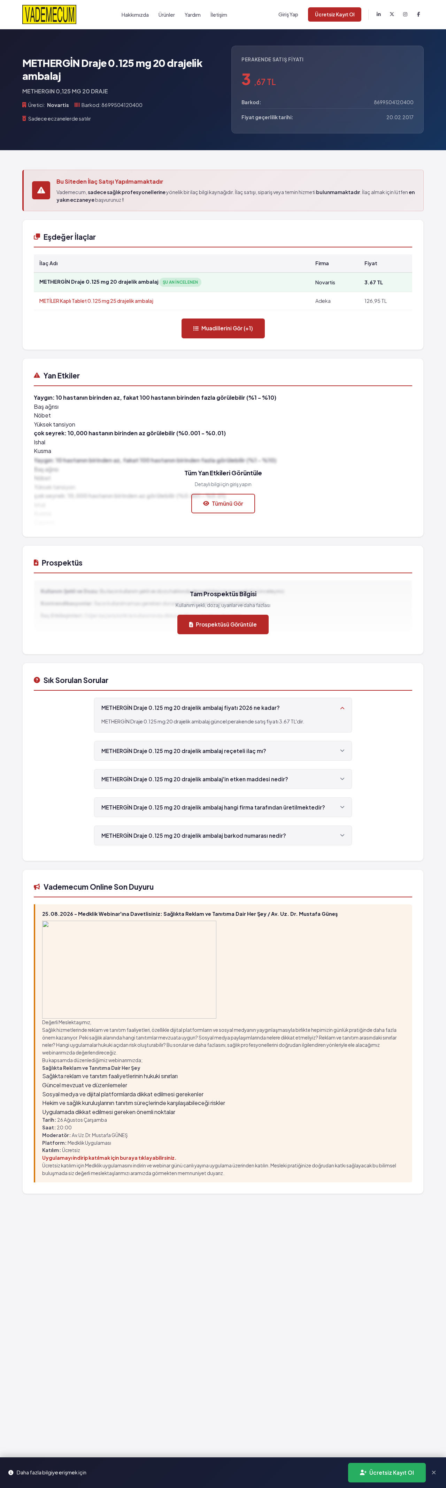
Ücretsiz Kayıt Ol (334, 14)
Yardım (193, 14)
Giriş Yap (288, 14)
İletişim (218, 14)
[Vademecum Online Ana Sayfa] (49, 14)
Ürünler (167, 14)
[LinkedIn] (379, 14)
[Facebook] (418, 14)
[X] (392, 14)
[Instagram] (405, 14)
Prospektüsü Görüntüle (226, 624)
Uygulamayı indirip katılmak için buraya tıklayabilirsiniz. (109, 1158)
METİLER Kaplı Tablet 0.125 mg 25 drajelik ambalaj (96, 301)
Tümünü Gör (227, 503)
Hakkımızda (135, 14)
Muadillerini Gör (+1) (227, 328)
